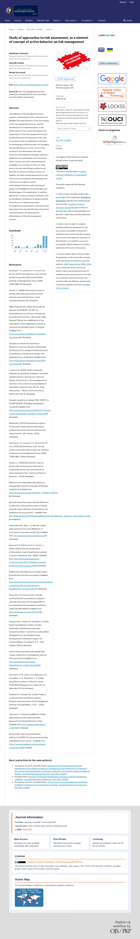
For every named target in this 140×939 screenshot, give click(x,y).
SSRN (66, 264)
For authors (87, 20)
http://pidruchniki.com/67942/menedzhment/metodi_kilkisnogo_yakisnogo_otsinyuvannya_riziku (50, 516)
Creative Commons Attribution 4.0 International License (71, 174)
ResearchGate (74, 264)
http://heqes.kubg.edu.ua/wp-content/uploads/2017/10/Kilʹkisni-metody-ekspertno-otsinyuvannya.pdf (27, 562)
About (56, 20)
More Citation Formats (67, 128)
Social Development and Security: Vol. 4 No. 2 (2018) (46, 779)
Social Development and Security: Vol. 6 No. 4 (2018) (44, 774)
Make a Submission (108, 63)
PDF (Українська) (67, 79)
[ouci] (112, 125)
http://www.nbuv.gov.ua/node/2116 (29, 535)
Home (7, 20)
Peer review (70, 20)
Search (129, 20)
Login (131, 2)
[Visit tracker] (29, 906)
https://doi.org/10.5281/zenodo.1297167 (31, 85)
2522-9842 (27, 829)
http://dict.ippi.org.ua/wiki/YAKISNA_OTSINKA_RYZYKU (33, 493)
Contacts (102, 20)
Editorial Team (43, 20)
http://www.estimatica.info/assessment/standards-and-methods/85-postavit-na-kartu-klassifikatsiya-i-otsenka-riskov (31, 585)
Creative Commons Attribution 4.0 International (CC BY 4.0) (54, 862)
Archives (29, 20)
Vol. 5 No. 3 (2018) (34, 29)
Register (123, 2)
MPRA (83, 264)
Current (17, 20)
